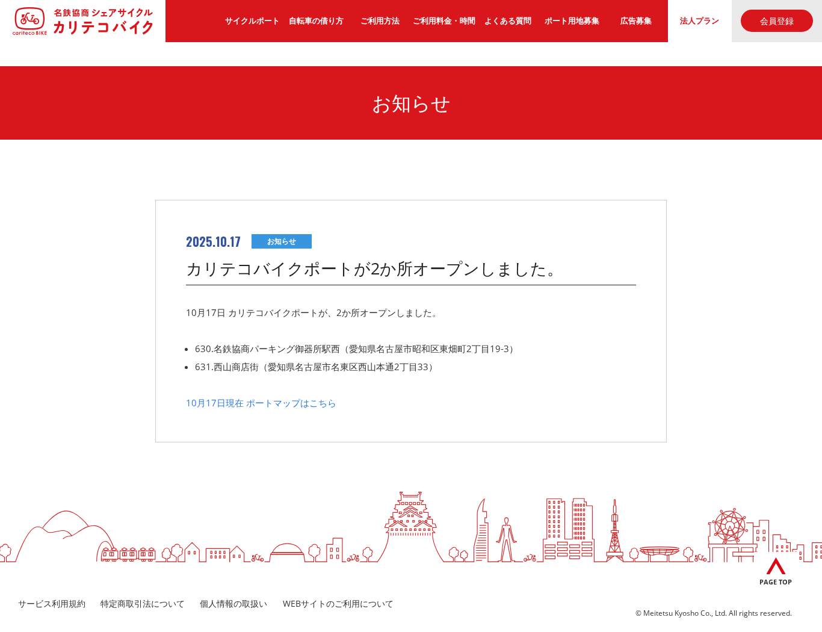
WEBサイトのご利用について (338, 603)
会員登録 (777, 20)
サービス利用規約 (51, 603)
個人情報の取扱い (233, 603)
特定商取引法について (142, 603)
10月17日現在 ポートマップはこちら (261, 403)
